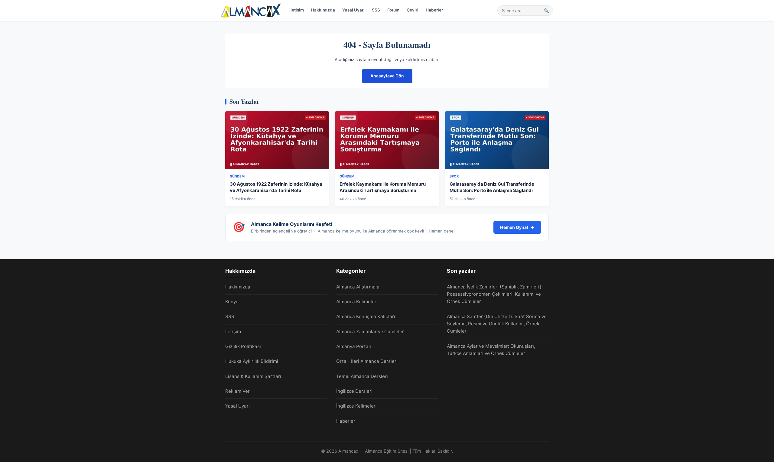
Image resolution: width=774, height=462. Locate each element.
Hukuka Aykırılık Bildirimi (251, 361)
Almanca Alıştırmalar (358, 287)
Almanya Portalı (353, 346)
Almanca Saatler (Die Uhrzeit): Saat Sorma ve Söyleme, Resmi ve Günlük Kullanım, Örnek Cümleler (497, 324)
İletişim (296, 10)
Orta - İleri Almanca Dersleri (367, 361)
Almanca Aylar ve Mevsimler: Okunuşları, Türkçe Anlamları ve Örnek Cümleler (491, 349)
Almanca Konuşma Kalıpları (365, 316)
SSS (376, 10)
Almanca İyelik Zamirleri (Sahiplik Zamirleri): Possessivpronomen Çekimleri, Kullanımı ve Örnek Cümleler (495, 294)
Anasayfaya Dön (387, 75)
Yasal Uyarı (353, 10)
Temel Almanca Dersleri (362, 376)
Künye (232, 301)
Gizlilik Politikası (243, 346)
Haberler (434, 10)
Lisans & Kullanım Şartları (253, 376)
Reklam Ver (237, 391)
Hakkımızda (323, 10)
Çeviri (412, 10)
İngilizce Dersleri (354, 391)
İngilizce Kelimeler (356, 406)
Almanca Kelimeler (356, 301)
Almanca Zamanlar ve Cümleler (370, 331)
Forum (393, 10)
